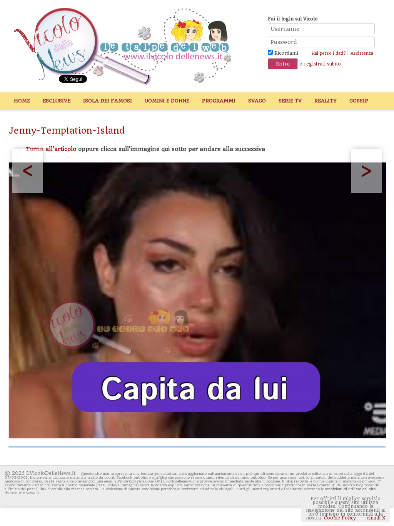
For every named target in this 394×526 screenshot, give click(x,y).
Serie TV (290, 101)
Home (22, 101)
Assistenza (362, 53)
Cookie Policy (340, 518)
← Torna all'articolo (47, 149)
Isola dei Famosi (107, 101)
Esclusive (56, 101)
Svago (257, 101)
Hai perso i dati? (328, 53)
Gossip (358, 101)
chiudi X (375, 518)
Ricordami (285, 53)
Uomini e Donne (167, 101)
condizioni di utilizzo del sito (350, 489)
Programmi (218, 101)
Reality (325, 101)
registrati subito (322, 64)
